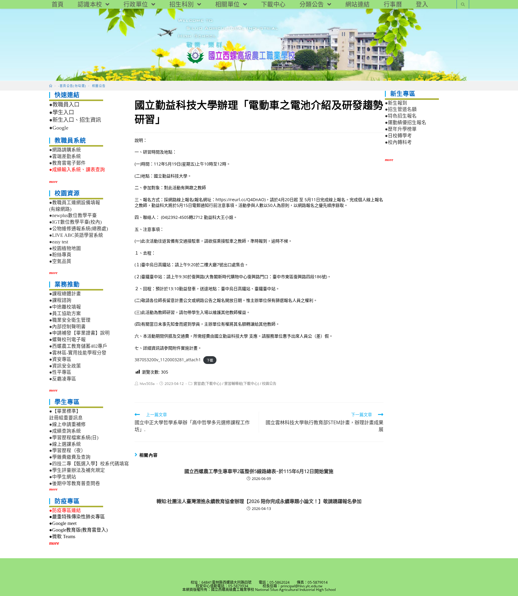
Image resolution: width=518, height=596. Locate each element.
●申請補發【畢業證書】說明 (79, 332)
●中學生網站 (62, 476)
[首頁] (50, 86)
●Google (58, 128)
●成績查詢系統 (65, 431)
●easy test (58, 241)
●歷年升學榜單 (401, 129)
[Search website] (463, 4)
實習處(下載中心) (207, 383)
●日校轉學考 (398, 135)
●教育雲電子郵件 (67, 162)
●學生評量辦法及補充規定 (77, 470)
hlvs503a (147, 383)
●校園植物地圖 (65, 248)
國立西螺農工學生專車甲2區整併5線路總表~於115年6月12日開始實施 (258, 471)
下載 (210, 360)
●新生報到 (396, 103)
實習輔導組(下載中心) (241, 383)
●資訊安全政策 (65, 365)
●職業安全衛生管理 (70, 320)
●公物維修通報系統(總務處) (78, 228)
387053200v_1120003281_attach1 (168, 359)
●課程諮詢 (60, 300)
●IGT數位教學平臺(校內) (75, 222)
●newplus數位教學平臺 (73, 215)
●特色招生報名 (401, 115)
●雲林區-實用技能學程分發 (77, 352)
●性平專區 (60, 372)
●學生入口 (61, 112)
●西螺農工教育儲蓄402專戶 (78, 346)
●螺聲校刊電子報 (67, 339)
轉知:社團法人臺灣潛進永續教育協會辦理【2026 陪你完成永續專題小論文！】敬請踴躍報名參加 (259, 501)
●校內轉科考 (398, 142)
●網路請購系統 (65, 149)
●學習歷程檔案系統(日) (73, 437)
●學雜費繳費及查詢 (70, 457)
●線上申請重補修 (67, 424)
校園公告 (269, 383)
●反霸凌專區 (62, 378)
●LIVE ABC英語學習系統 (76, 235)
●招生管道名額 (401, 109)
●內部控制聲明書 (67, 326)
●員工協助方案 (65, 313)
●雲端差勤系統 (65, 156)
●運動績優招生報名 (405, 122)
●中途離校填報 (65, 306)
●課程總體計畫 (65, 293)
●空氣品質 (60, 261)
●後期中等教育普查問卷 (74, 483)
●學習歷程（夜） (67, 450)
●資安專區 (60, 359)
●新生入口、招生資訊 (75, 120)
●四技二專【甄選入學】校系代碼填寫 (89, 463)
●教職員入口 (64, 105)
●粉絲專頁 (60, 254)
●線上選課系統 (65, 444)
